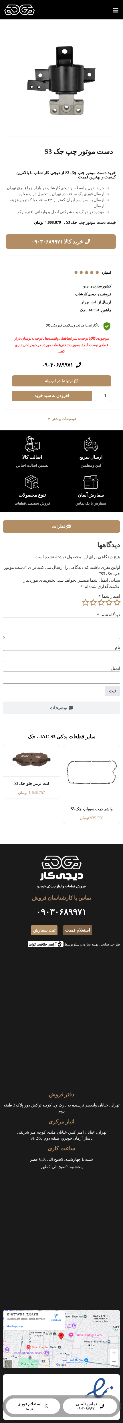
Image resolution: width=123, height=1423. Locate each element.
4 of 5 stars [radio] (93, 602)
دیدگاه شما (108, 615)
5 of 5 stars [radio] (85, 602)
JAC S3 (93, 310)
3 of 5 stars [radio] (101, 602)
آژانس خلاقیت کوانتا (44, 943)
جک (83, 310)
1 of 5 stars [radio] (116, 602)
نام (117, 647)
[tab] (61, 526)
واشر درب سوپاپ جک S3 (92, 809)
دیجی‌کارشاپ (85, 294)
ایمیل (115, 668)
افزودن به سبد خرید (52, 395)
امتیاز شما (109, 596)
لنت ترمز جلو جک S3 (31, 783)
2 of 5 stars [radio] (109, 602)
